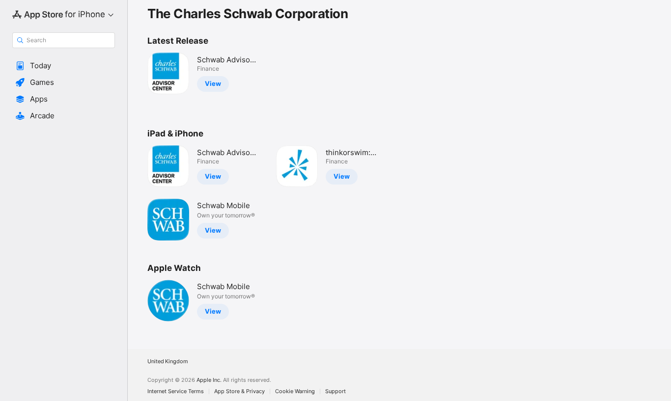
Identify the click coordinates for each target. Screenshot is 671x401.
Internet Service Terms (175, 391)
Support (335, 391)
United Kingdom (167, 361)
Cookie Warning (295, 391)
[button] (63, 65)
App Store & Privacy (239, 391)
